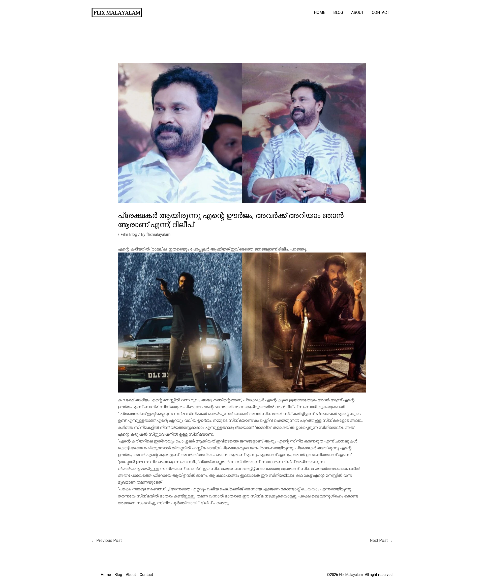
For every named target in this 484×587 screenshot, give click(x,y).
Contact (380, 12)
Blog (338, 12)
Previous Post (106, 540)
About (357, 12)
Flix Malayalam (350, 574)
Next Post (381, 540)
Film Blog (128, 234)
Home (319, 12)
